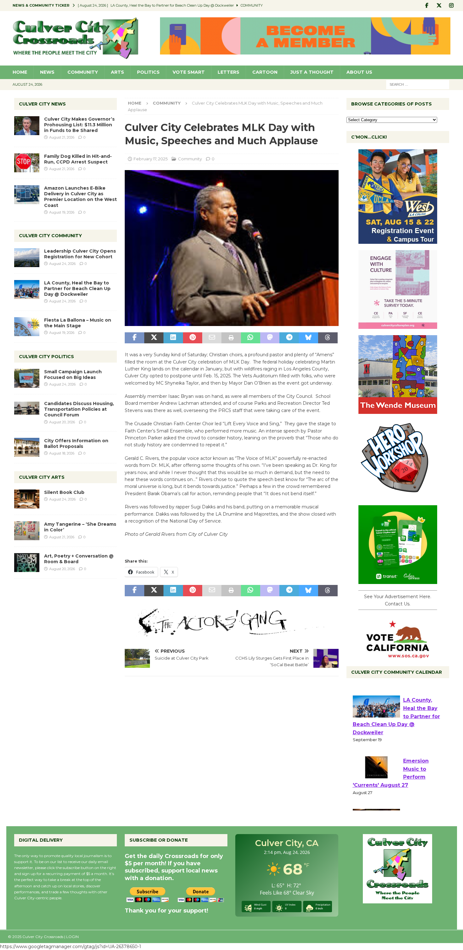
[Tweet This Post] (153, 338)
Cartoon (264, 72)
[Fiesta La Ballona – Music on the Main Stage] (26, 326)
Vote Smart (189, 72)
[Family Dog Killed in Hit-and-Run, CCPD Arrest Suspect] (26, 162)
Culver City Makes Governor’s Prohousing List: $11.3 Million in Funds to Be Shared (79, 124)
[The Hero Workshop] (397, 495)
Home (20, 72)
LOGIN (72, 936)
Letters (228, 72)
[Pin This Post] (192, 338)
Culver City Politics (46, 356)
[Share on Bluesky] (308, 338)
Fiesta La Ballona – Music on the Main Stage (77, 323)
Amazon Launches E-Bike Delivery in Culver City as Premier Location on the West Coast (80, 196)
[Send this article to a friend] (211, 338)
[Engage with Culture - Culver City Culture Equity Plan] (397, 325)
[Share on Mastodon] (269, 338)
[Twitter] (439, 5)
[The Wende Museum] (397, 410)
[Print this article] (231, 338)
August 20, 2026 (62, 422)
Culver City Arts (42, 477)
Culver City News (42, 104)
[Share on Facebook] (134, 338)
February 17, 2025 (151, 158)
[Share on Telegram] (289, 338)
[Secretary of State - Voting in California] (397, 655)
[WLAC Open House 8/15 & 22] (397, 240)
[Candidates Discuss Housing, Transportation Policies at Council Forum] (26, 410)
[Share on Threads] (327, 338)
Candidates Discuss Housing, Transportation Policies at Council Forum (79, 409)
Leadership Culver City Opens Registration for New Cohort (80, 254)
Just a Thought (312, 72)
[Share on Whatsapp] (250, 338)
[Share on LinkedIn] (173, 338)
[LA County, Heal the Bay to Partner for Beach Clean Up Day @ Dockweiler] (26, 289)
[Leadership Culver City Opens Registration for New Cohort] (26, 257)
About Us (359, 72)
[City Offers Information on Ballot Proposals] (26, 447)
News (47, 72)
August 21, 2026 (61, 137)
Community (82, 72)
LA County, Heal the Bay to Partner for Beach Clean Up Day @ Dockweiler (77, 288)
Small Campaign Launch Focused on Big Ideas (73, 374)
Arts (117, 72)
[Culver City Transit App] (397, 580)
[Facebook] (426, 5)
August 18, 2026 (61, 453)
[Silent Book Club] (26, 498)
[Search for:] (417, 84)
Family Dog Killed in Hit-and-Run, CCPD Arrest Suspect (78, 159)
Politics (148, 72)
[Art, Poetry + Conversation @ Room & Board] (26, 562)
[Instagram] (451, 5)
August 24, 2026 (62, 263)
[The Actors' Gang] (231, 633)
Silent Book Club (64, 492)
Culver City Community (50, 235)
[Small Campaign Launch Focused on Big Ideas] (26, 378)
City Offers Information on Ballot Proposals (76, 443)
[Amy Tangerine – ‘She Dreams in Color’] (26, 530)
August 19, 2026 (61, 212)
